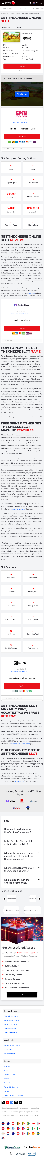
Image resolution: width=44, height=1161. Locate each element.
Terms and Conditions (10, 1115)
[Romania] (28, 1133)
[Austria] (13, 1123)
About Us (7, 1066)
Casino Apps (8, 1049)
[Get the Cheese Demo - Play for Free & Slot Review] (3, 1123)
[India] (28, 1128)
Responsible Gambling (11, 1087)
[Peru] (23, 1133)
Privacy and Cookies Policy (29, 1115)
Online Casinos (15, 13)
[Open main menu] (3, 3)
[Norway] (18, 1133)
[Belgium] (18, 1123)
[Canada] (38, 1123)
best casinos (19, 781)
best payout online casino (20, 744)
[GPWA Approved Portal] (32, 1154)
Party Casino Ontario (10, 1033)
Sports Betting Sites (10, 1054)
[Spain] (33, 1133)
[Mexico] (3, 1133)
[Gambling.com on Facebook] (11, 1102)
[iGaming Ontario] (12, 1147)
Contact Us (7, 1079)
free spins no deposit (18, 509)
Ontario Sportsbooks (10, 1024)
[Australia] (8, 1123)
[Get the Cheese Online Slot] (33, 1123)
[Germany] (8, 1128)
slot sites (31, 293)
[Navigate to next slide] (39, 898)
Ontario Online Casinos (11, 1020)
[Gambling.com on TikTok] (20, 1102)
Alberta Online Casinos (11, 1016)
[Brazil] (28, 1123)
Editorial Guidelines (10, 1075)
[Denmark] (3, 1128)
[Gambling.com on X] (3, 1102)
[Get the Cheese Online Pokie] (13, 1133)
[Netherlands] (8, 1133)
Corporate (7, 1083)
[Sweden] (38, 1133)
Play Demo (22, 94)
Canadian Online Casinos (12, 1045)
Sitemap (6, 1091)
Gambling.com (5, 13)
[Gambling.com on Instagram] (16, 1102)
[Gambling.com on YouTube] (7, 1102)
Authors (6, 1070)
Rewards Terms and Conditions (13, 1095)
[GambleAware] (32, 1147)
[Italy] (38, 1128)
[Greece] (13, 1128)
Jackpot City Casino (10, 1028)
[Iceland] (18, 1128)
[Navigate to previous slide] (4, 898)
